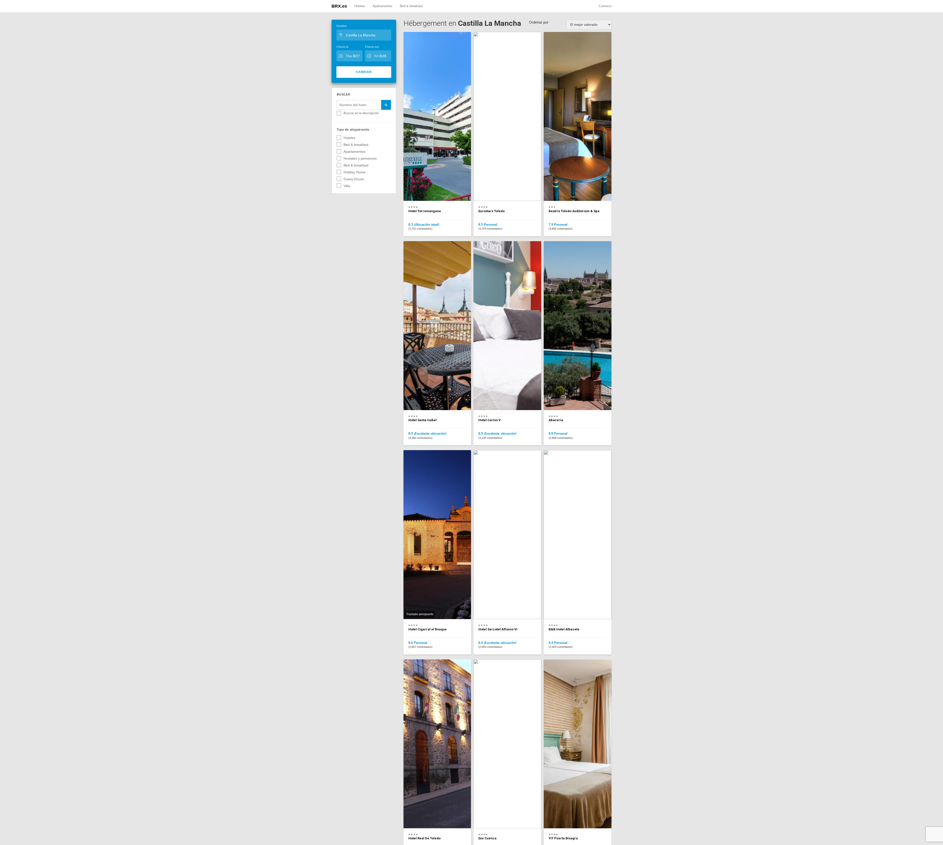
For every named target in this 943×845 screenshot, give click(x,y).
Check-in (342, 46)
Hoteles (359, 6)
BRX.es (339, 6)
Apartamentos (382, 6)
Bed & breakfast (411, 6)
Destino (341, 26)
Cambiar (364, 72)
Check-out (372, 46)
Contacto (605, 6)
